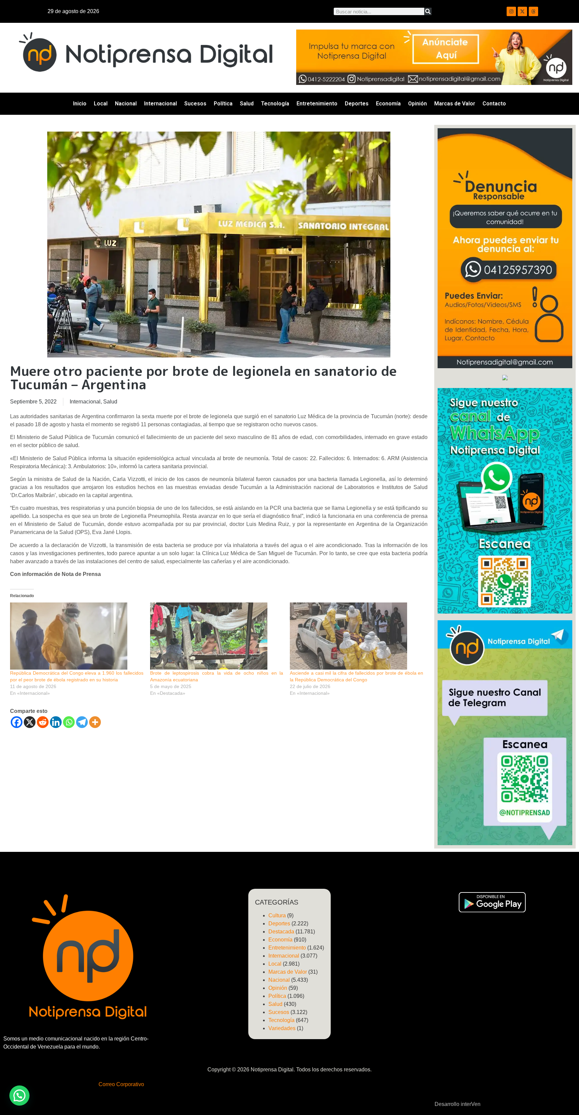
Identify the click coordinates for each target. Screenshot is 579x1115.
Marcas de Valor (454, 103)
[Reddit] (43, 722)
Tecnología (275, 103)
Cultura (277, 915)
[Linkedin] (56, 722)
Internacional (160, 103)
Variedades (282, 1028)
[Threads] (533, 11)
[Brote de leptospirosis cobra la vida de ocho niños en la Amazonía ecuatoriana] (216, 636)
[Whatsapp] (69, 722)
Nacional (126, 103)
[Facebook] (16, 722)
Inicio (79, 103)
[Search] (428, 11)
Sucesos (195, 103)
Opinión (417, 103)
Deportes (357, 103)
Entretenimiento (317, 103)
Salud (247, 103)
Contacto (494, 103)
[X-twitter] (522, 11)
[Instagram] (511, 11)
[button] (19, 1095)
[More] (95, 722)
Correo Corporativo (121, 1084)
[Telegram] (82, 722)
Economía (388, 103)
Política (223, 103)
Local (101, 103)
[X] (30, 722)
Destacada (281, 931)
